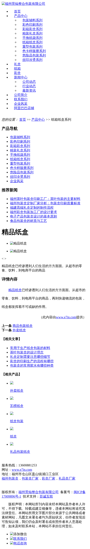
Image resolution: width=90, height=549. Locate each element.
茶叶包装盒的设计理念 (27, 352)
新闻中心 (20, 77)
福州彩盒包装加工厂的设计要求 (33, 212)
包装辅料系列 (32, 20)
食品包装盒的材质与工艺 (28, 221)
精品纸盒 (15, 290)
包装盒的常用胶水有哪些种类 (32, 365)
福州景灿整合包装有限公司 (38, 492)
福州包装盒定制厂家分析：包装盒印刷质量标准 (45, 203)
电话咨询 (20, 543)
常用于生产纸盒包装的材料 (30, 348)
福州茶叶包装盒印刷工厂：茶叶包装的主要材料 (45, 199)
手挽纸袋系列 (32, 38)
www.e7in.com (66, 317)
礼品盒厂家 (67, 478)
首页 (17, 11)
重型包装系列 (32, 46)
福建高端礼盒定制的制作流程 (32, 207)
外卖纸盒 (19, 330)
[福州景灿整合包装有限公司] (23, 3)
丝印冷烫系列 (32, 59)
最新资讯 (29, 90)
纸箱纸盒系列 (32, 42)
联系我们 (20, 99)
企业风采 (20, 103)
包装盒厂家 (30, 478)
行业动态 (29, 86)
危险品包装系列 (34, 55)
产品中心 (20, 16)
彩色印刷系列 (32, 24)
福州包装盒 (10, 478)
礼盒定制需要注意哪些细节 (30, 356)
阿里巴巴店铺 (24, 108)
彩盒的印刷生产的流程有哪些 (32, 361)
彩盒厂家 (48, 478)
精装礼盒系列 (32, 33)
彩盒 (17, 73)
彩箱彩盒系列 (32, 29)
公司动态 (29, 81)
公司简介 (20, 95)
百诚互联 (46, 496)
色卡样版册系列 (34, 51)
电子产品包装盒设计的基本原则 (33, 216)
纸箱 (17, 68)
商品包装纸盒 (23, 326)
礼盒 (17, 64)
